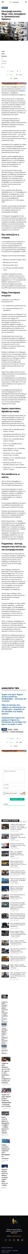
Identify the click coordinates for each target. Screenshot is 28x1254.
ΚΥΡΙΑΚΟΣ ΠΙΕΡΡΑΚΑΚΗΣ (16, 732)
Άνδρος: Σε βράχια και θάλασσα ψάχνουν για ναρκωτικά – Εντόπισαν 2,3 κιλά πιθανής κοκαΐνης (18, 942)
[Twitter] (9, 1240)
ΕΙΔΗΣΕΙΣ (5, 8)
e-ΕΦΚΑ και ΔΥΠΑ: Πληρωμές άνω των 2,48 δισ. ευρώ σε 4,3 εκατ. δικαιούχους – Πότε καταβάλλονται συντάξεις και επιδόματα (5, 1012)
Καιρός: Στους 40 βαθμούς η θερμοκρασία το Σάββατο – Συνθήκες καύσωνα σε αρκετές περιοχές (5, 1125)
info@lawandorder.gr (16, 1236)
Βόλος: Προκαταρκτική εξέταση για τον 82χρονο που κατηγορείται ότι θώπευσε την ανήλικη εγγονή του (18, 958)
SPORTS (4, 906)
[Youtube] (18, 1240)
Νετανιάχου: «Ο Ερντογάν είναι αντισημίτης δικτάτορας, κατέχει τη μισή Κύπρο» (17, 845)
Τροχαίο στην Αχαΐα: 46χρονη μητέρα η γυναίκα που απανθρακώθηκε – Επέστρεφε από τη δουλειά (14, 697)
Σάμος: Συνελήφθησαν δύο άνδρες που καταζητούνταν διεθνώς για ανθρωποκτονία (18, 925)
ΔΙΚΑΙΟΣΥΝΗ (5, 865)
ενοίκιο (23, 89)
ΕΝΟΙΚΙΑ (10, 729)
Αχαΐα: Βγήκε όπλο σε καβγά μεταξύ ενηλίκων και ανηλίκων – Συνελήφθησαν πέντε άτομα (18, 950)
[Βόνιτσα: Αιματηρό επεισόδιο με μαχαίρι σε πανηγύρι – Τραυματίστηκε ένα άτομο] (5, 896)
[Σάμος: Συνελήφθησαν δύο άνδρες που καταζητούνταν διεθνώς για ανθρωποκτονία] (5, 925)
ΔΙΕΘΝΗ (4, 847)
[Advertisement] (14, 668)
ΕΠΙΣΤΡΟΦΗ (5, 732)
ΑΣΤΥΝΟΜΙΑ (5, 874)
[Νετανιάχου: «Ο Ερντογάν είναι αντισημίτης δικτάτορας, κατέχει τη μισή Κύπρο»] (5, 845)
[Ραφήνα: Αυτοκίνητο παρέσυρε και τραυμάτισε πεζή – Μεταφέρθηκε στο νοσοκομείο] (5, 880)
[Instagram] (13, 1240)
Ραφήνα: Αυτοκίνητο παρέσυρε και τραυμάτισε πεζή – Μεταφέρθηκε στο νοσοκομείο (18, 880)
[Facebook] (5, 1240)
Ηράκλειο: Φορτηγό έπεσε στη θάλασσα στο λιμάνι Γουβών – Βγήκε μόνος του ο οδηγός (17, 888)
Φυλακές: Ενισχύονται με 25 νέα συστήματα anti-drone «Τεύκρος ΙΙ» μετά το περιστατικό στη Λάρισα (18, 872)
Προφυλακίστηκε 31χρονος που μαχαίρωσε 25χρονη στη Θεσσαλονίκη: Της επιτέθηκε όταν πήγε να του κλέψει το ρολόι (14, 721)
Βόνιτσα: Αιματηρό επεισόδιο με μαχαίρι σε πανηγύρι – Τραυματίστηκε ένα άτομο (17, 896)
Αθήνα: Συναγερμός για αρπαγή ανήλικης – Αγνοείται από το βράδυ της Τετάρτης (18, 966)
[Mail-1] (22, 1240)
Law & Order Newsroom (4, 54)
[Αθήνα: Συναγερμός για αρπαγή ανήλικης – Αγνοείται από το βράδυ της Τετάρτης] (5, 966)
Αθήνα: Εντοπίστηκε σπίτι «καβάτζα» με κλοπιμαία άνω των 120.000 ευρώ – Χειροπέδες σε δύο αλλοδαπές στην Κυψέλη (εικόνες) (14, 709)
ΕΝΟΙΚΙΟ (16, 729)
